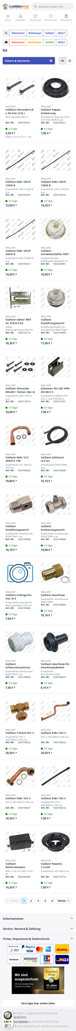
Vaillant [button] (49, 33)
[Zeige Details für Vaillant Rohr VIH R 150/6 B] (56, 160)
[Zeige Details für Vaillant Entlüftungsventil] (56, 298)
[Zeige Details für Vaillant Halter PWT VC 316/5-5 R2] (20, 298)
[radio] (62, 60)
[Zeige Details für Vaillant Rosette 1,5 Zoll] (56, 842)
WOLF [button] (61, 33)
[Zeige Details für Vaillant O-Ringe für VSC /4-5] (20, 573)
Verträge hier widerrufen (38, 1003)
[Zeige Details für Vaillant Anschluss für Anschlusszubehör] (56, 642)
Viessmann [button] (18, 33)
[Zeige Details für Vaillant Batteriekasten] (20, 842)
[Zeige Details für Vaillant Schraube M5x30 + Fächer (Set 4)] (20, 367)
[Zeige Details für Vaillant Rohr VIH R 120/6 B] (20, 160)
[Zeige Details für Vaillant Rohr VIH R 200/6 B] (20, 229)
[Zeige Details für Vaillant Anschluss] (56, 573)
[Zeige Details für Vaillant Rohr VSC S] (56, 711)
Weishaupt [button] (34, 33)
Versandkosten (18, 1017)
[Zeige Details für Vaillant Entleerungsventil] (56, 504)
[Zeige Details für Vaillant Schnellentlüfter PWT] (56, 229)
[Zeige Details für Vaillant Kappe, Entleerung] (56, 88)
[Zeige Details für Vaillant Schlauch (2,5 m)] (56, 436)
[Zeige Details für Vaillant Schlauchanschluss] (20, 642)
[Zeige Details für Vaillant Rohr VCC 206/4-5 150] (20, 436)
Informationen (13, 919)
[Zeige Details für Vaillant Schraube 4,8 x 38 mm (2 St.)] (20, 88)
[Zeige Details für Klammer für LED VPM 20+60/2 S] (56, 367)
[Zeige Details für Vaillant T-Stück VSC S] (20, 711)
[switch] (8, 1026)
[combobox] (52, 6)
